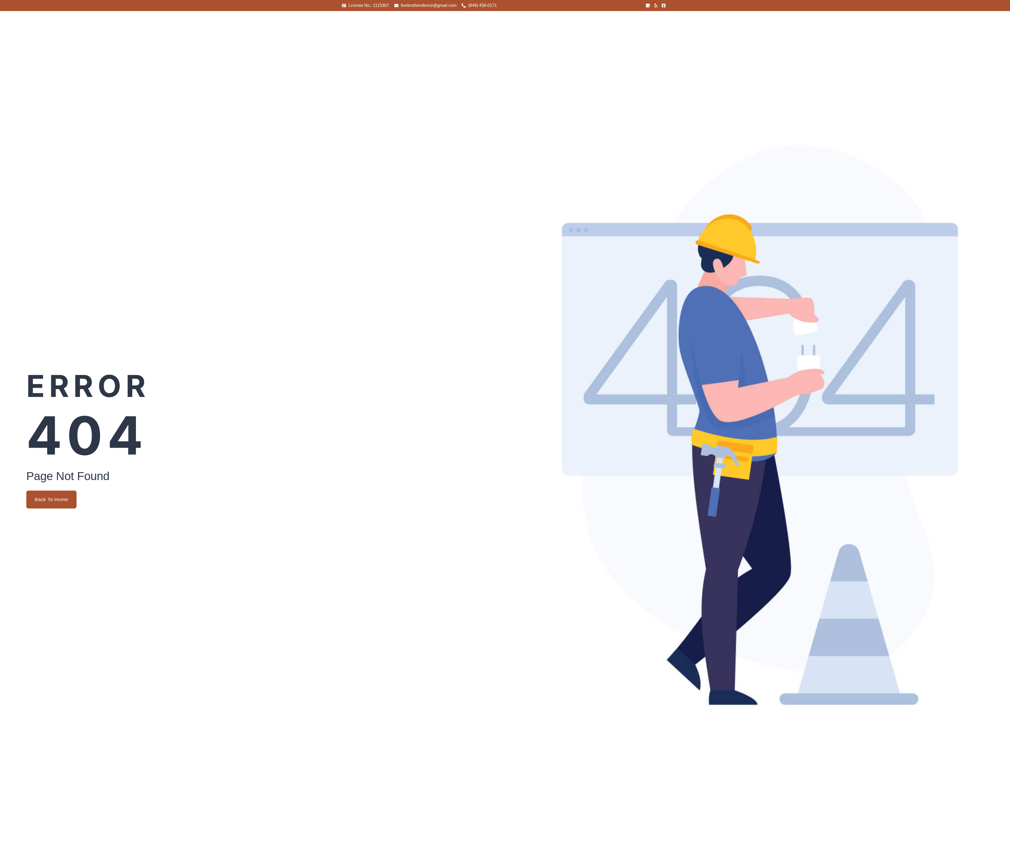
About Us (570, 37)
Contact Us (649, 37)
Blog (624, 37)
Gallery (596, 37)
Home (545, 37)
